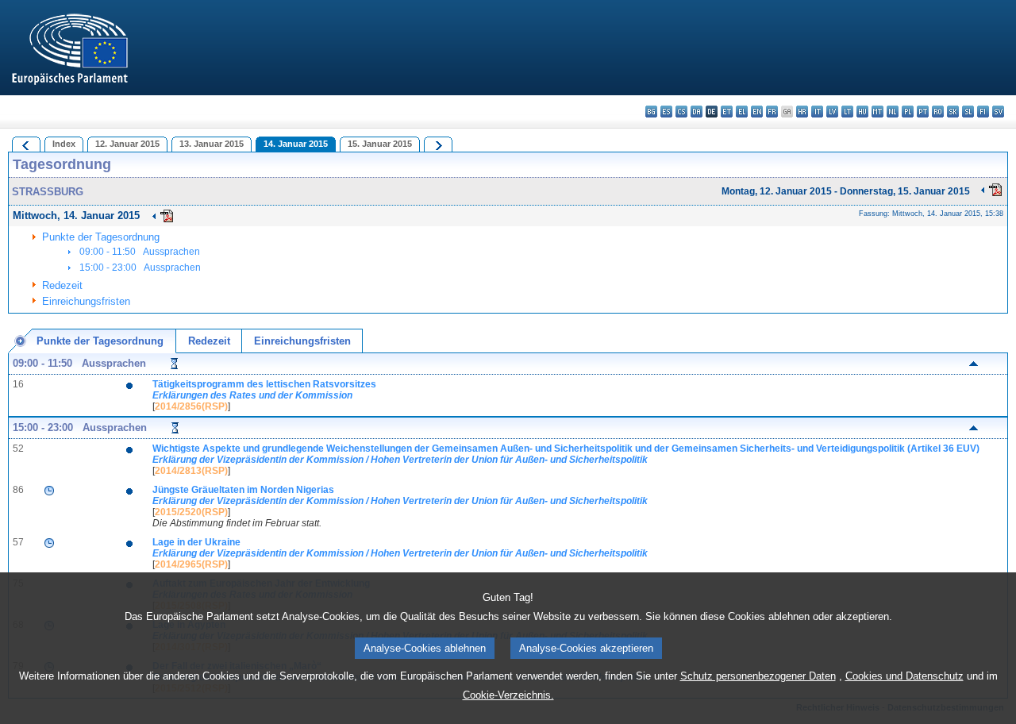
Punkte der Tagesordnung (101, 237)
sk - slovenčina (953, 111)
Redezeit (62, 285)
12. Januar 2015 (127, 143)
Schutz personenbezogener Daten (758, 676)
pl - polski (908, 111)
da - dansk (696, 111)
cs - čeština (681, 111)
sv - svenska (998, 111)
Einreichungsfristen (86, 301)
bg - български (651, 111)
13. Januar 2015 (211, 143)
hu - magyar (862, 111)
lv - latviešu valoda (832, 111)
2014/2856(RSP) (191, 406)
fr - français (772, 111)
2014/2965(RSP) (191, 564)
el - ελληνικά (742, 111)
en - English (757, 111)
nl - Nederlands (893, 111)
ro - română (938, 111)
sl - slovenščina (968, 111)
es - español (666, 111)
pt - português (923, 111)
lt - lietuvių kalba (847, 111)
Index (63, 143)
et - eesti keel (727, 111)
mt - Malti (877, 111)
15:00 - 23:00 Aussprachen (140, 267)
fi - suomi (983, 111)
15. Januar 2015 (380, 143)
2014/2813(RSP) (191, 470)
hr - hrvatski (802, 111)
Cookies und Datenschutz (904, 676)
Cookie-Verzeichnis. (508, 695)
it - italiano (817, 111)
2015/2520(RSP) (191, 512)
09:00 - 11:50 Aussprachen (139, 251)
